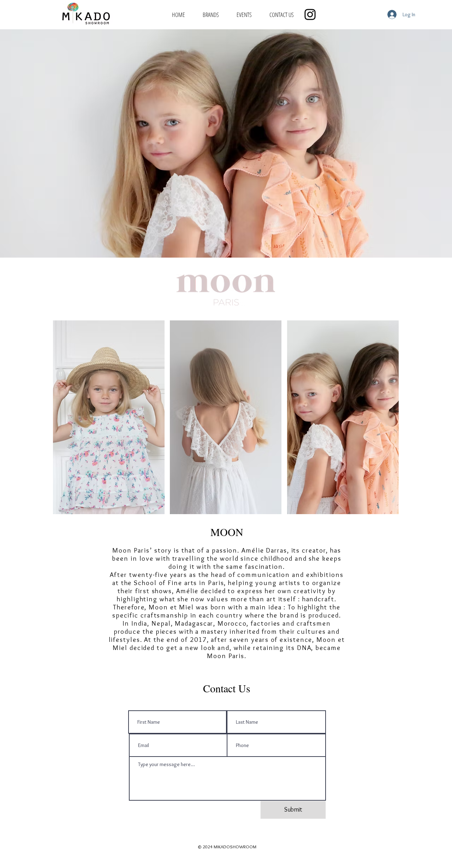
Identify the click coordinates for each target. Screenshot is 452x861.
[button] (109, 417)
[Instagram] (310, 14)
